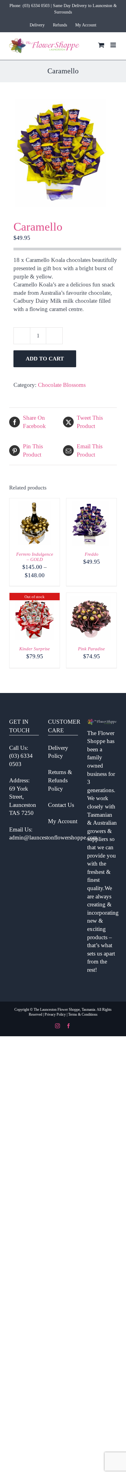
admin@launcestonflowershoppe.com (53, 837)
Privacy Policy (55, 1014)
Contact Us (61, 805)
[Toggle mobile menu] (113, 45)
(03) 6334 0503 (36, 5)
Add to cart (45, 359)
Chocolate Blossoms (62, 385)
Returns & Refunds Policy (60, 780)
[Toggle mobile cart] (101, 45)
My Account (62, 821)
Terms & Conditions (83, 1014)
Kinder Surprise (34, 648)
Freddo (91, 554)
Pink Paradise (91, 648)
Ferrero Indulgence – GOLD (34, 557)
